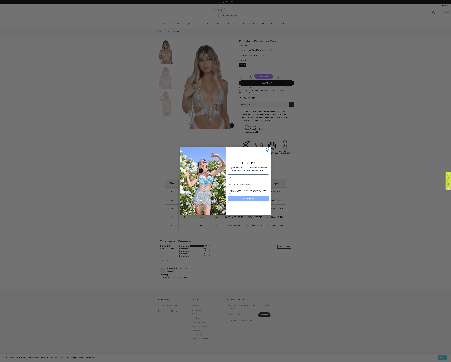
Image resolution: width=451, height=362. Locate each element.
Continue (248, 198)
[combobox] (232, 184)
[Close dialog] (268, 150)
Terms (251, 193)
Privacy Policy (244, 193)
